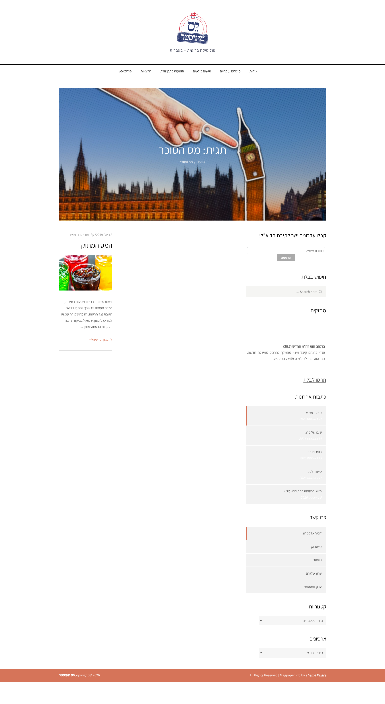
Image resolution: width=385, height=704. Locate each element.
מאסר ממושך (313, 412)
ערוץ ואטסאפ (313, 586)
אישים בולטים (202, 71)
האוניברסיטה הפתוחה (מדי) (303, 491)
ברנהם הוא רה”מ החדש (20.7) (304, 343)
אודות (254, 71)
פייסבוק (316, 546)
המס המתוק (96, 245)
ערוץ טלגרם (314, 573)
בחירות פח (314, 452)
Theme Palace (315, 675)
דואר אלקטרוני (312, 533)
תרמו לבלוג (314, 379)
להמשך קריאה (102, 339)
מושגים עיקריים (230, 71)
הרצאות (146, 71)
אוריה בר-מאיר (79, 234)
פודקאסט (125, 71)
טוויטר (317, 560)
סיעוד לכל (315, 471)
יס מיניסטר (66, 675)
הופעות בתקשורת (172, 71)
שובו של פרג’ (313, 432)
